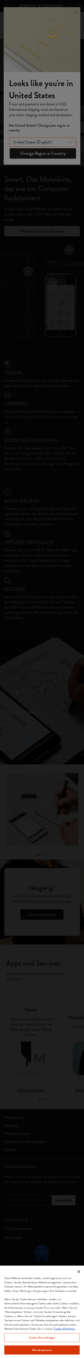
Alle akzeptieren (42, 1350)
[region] (42, 1312)
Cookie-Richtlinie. (64, 1329)
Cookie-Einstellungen (42, 1337)
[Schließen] (79, 1271)
